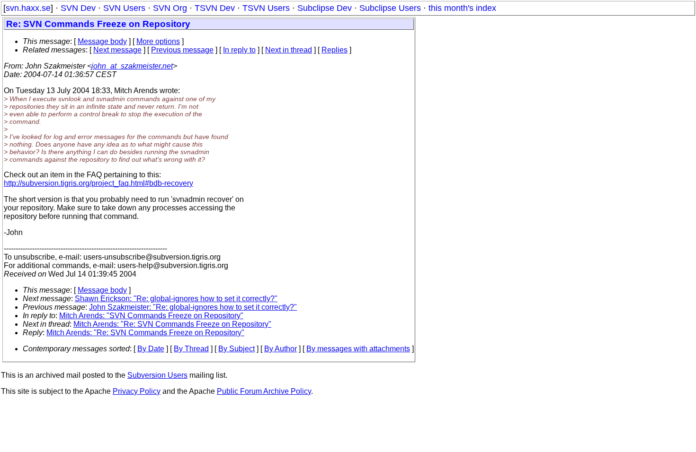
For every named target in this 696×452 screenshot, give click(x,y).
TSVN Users (266, 8)
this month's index (462, 8)
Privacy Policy (137, 391)
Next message (117, 50)
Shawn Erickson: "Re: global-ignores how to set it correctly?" (176, 299)
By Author (280, 349)
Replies (334, 50)
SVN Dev (78, 8)
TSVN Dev (215, 8)
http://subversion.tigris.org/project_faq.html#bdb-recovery (98, 183)
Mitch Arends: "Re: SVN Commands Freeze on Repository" (172, 324)
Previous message (182, 50)
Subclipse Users (390, 8)
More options (158, 41)
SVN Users (124, 8)
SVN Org (170, 8)
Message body (102, 41)
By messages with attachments (358, 349)
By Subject (236, 349)
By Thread (191, 349)
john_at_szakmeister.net (132, 66)
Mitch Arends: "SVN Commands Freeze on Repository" (151, 316)
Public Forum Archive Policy (264, 391)
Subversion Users (157, 375)
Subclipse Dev (324, 8)
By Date (150, 349)
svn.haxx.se (28, 8)
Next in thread (288, 50)
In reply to (239, 50)
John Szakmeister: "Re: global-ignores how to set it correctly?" (193, 307)
